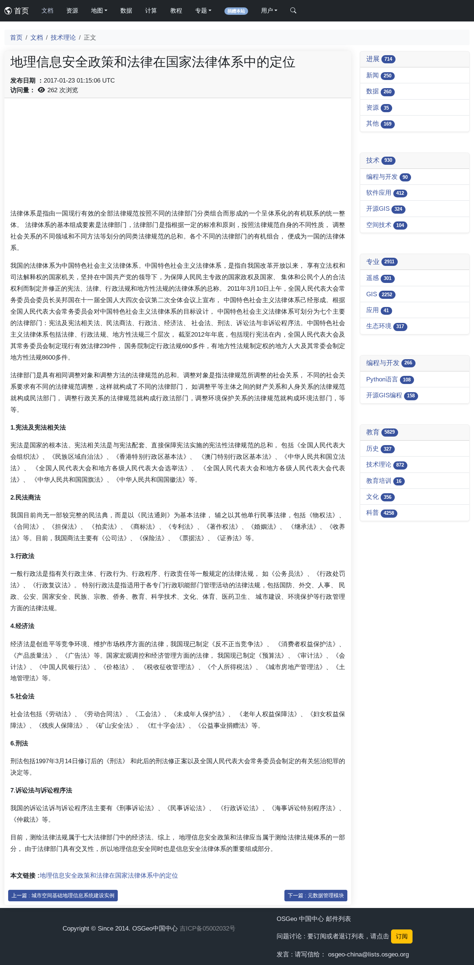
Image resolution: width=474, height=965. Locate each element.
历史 (378, 448)
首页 (20, 11)
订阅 (402, 936)
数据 (126, 10)
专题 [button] (201, 10)
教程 (176, 10)
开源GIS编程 (390, 395)
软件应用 (385, 192)
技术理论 (63, 37)
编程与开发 (387, 176)
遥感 (378, 277)
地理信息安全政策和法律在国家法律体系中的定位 (109, 875)
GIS (379, 294)
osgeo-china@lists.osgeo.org (368, 954)
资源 (72, 10)
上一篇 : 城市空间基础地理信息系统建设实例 (62, 895)
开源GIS (384, 208)
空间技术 (385, 224)
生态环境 (385, 326)
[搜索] (293, 11)
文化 (378, 496)
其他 (378, 123)
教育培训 (383, 480)
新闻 (378, 75)
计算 (151, 10)
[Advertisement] (177, 156)
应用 (377, 310)
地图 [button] (97, 10)
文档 (47, 10)
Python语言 (388, 379)
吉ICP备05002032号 (208, 928)
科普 (380, 512)
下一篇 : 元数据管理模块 (316, 895)
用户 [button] (267, 10)
